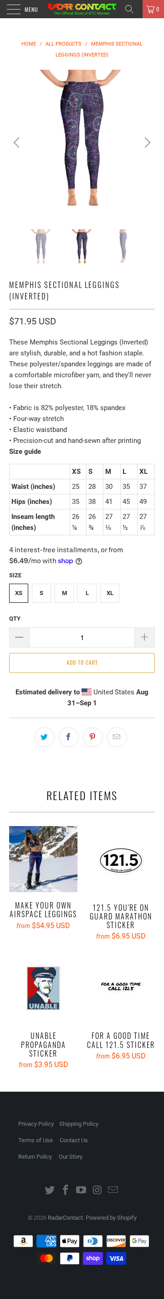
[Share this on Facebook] (69, 737)
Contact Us (74, 1140)
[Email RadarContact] (113, 1190)
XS (18, 593)
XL (110, 593)
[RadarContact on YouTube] (81, 1190)
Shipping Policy (78, 1123)
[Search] (132, 9)
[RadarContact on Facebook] (65, 1190)
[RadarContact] (82, 9)
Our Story (70, 1156)
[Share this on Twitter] (45, 737)
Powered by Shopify (111, 1217)
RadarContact (65, 1217)
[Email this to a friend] (117, 737)
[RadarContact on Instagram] (97, 1190)
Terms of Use (35, 1140)
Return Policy (35, 1156)
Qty (14, 618)
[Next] (146, 143)
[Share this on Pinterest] (93, 737)
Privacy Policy (36, 1123)
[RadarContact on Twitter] (50, 1190)
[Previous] (18, 143)
